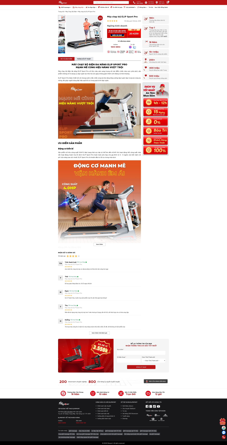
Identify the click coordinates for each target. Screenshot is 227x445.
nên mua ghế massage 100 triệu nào (87, 434)
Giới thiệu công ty (127, 406)
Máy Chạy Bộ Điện (71, 11)
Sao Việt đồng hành (161, 7)
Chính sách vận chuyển (104, 406)
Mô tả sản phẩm (66, 59)
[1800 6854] (224, 437)
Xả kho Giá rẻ (104, 7)
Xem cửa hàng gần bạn (157, 381)
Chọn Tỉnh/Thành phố (148, 357)
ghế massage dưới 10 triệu (113, 431)
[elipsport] (149, 415)
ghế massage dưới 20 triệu (148, 431)
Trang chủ (61, 11)
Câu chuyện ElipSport (128, 408)
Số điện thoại (121, 357)
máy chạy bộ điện (84, 431)
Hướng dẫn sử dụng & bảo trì (106, 416)
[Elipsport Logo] (62, 2)
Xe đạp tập (91, 7)
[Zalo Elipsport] (134, 47)
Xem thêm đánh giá (99, 333)
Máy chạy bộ (79, 7)
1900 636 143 (81, 423)
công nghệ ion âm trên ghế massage (111, 434)
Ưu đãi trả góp (117, 7)
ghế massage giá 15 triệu (130, 431)
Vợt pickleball (130, 7)
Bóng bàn (143, 7)
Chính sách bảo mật (103, 413)
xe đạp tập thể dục (97, 431)
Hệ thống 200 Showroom (130, 413)
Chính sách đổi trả (102, 411)
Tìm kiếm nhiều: (62, 430)
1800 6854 (115, 47)
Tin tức (151, 7)
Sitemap (125, 418)
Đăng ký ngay (141, 367)
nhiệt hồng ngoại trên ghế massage (87, 437)
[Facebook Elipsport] (130, 47)
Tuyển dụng (126, 416)
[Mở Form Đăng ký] (222, 421)
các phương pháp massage (67, 437)
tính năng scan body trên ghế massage (136, 434)
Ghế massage (65, 7)
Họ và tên (120, 349)
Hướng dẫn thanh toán (104, 418)
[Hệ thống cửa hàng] (224, 428)
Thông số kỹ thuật (84, 59)
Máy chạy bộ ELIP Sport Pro (86, 11)
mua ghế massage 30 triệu (67, 434)
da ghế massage (155, 434)
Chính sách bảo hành (103, 408)
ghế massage (73, 431)
